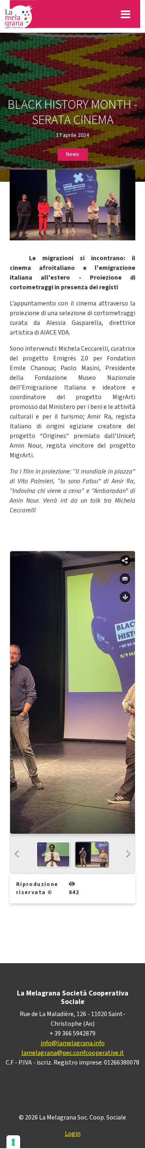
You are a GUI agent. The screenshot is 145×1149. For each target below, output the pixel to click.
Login (73, 1133)
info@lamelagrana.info (73, 1043)
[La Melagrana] (20, 14)
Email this (125, 579)
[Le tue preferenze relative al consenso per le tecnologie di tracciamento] (13, 1142)
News (72, 154)
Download (125, 597)
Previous (17, 854)
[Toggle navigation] (125, 14)
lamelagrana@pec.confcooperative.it (72, 1052)
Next (128, 854)
